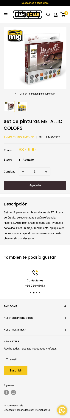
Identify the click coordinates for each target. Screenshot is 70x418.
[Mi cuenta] (55, 15)
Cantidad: (10, 171)
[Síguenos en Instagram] (13, 392)
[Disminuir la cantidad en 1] (23, 172)
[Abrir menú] (5, 14)
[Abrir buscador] (48, 15)
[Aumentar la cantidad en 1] (46, 172)
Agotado (35, 185)
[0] (63, 14)
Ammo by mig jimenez (19, 137)
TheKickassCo (42, 410)
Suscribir (15, 370)
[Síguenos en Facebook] (6, 392)
